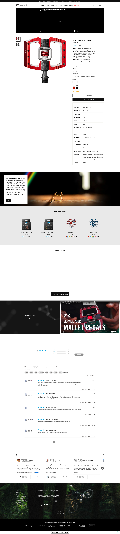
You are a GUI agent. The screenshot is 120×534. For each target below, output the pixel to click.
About (17, 488)
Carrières (17, 492)
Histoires (66, 5)
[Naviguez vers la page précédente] (51, 442)
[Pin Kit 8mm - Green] (71, 236)
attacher (51, 372)
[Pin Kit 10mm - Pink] (95, 236)
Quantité (74, 79)
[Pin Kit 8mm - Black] (76, 236)
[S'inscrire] (56, 501)
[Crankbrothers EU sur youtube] (47, 505)
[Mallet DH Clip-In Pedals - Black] (27, 280)
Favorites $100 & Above (80, 37)
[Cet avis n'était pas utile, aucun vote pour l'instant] (94, 389)
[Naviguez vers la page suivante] (69, 442)
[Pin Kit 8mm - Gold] (69, 236)
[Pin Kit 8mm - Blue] (67, 236)
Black (77, 87)
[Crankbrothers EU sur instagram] (41, 505)
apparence (31, 372)
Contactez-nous (19, 490)
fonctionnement (41, 372)
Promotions (76, 5)
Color (75, 85)
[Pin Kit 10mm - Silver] (97, 236)
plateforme (55, 372)
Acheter (47, 5)
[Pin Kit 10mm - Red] (88, 236)
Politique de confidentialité (21, 500)
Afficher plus (65, 372)
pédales (46, 372)
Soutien (71, 5)
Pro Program (18, 494)
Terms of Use (54, 496)
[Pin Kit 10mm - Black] (98, 236)
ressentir (26, 372)
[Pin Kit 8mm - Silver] (74, 236)
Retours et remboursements (21, 496)
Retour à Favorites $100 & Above (61, 294)
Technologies (54, 5)
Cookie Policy (18, 502)
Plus (8, 200)
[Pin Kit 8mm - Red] (66, 236)
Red (74, 87)
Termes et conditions (20, 498)
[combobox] (41, 367)
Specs (88, 104)
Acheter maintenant (88, 99)
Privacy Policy (48, 496)
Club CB (60, 5)
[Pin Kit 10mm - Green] (93, 236)
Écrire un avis (79, 354)
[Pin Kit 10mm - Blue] (90, 236)
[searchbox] (29, 367)
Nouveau (42, 5)
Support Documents (30, 318)
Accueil (73, 37)
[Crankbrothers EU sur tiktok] (44, 505)
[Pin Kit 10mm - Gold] (92, 236)
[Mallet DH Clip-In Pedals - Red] (25, 280)
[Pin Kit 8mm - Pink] (73, 236)
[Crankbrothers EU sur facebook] (39, 505)
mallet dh (60, 372)
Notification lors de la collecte (60, 532)
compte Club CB (78, 1)
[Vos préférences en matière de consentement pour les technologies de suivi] (118, 532)
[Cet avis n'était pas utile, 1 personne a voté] (94, 436)
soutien (36, 372)
